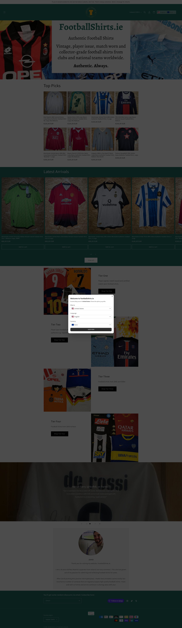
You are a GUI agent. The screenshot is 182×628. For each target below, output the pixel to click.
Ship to (72, 305)
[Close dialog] (112, 296)
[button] (91, 308)
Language (73, 313)
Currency (73, 321)
